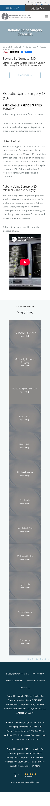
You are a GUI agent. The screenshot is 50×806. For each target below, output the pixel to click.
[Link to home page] (21, 16)
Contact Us (25, 687)
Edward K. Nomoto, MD (12, 47)
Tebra (37, 782)
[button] (25, 75)
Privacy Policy (38, 673)
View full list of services (38, 659)
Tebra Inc (24, 674)
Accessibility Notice (36, 680)
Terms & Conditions (14, 680)
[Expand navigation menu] (46, 16)
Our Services (31, 47)
